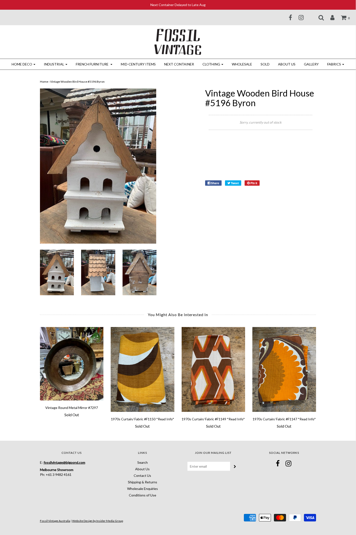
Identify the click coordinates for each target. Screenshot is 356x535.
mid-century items (138, 64)
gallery (311, 64)
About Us (286, 64)
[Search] (318, 17)
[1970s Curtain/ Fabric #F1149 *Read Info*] (213, 369)
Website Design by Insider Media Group (97, 521)
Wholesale (242, 64)
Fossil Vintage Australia (55, 521)
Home (44, 81)
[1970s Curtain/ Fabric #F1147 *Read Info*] (284, 369)
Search (142, 462)
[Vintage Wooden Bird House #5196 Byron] (57, 272)
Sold (265, 64)
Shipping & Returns (142, 482)
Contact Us (142, 475)
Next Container (179, 64)
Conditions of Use (142, 495)
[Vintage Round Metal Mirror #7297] (72, 363)
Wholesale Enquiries (142, 489)
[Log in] (329, 17)
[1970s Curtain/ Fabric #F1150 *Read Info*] (142, 369)
